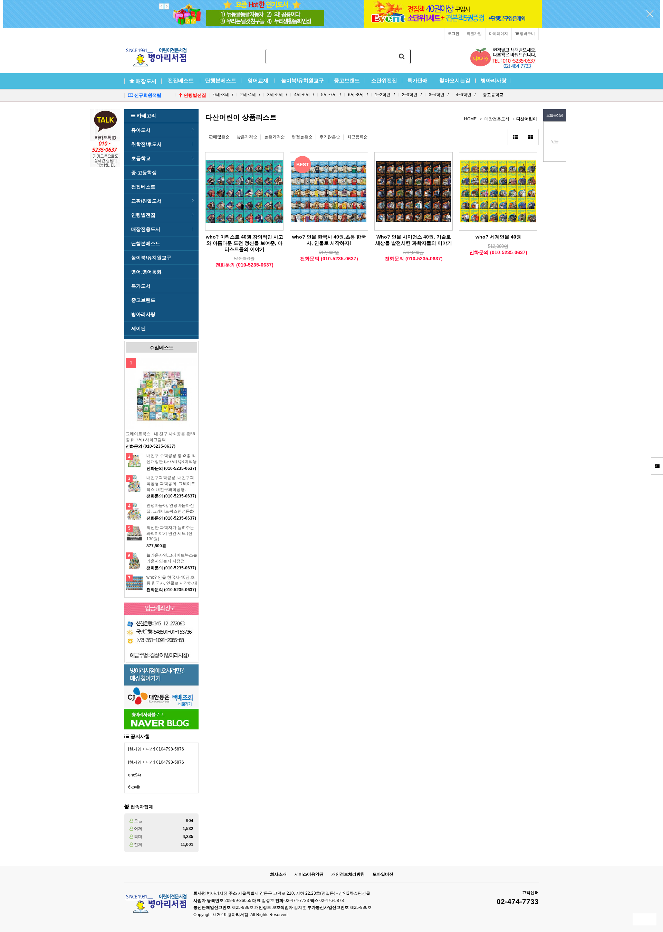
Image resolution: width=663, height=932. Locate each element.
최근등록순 (357, 136)
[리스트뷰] (515, 137)
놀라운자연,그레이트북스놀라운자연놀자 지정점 (171, 558)
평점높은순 (302, 136)
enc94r (134, 775)
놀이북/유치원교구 (301, 80)
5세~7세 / (331, 94)
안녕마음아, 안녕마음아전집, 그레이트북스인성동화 (170, 508)
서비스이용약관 (309, 874)
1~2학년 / (385, 94)
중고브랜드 (347, 80)
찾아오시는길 (454, 80)
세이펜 (138, 328)
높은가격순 (274, 136)
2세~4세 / (250, 94)
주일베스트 (162, 347)
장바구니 (527, 33)
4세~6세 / (304, 94)
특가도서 (141, 286)
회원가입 (474, 33)
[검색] (402, 56)
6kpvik (134, 787)
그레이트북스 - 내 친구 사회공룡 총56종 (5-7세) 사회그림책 (160, 436)
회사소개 (278, 874)
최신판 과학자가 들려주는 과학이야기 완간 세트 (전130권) (170, 533)
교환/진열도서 (146, 201)
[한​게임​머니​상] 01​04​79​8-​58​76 (156, 749)
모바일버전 (383, 874)
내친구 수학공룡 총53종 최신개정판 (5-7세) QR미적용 (171, 458)
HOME (470, 118)
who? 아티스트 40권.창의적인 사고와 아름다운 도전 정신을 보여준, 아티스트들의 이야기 (244, 243)
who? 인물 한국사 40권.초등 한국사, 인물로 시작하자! (171, 580)
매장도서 (146, 81)
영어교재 (258, 80)
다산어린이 (526, 118)
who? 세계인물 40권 (498, 237)
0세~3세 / (223, 94)
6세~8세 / (358, 94)
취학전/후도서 (146, 144)
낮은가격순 (247, 136)
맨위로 (644, 919)
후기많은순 (329, 136)
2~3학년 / (412, 94)
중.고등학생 (144, 172)
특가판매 (417, 80)
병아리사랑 (493, 80)
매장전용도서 (145, 229)
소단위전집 (383, 80)
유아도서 (141, 130)
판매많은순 (219, 136)
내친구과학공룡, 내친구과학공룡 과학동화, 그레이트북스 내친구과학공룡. (170, 483)
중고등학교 (493, 94)
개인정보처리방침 (348, 874)
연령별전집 (143, 215)
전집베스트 (180, 80)
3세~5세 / (277, 94)
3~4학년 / (439, 94)
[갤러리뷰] (531, 137)
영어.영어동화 (146, 271)
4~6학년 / (465, 94)
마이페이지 (498, 33)
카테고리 (145, 115)
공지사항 (140, 736)
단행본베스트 (221, 80)
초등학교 (141, 158)
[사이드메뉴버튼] (657, 466)
